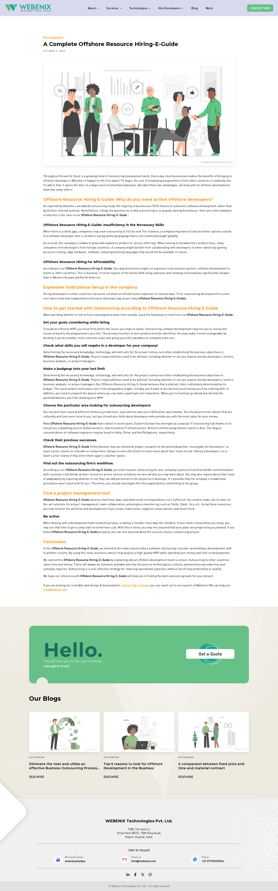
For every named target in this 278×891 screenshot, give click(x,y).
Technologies (138, 8)
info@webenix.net (55, 589)
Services (112, 8)
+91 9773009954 (213, 861)
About (92, 8)
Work (209, 8)
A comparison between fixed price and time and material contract (211, 766)
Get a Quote (210, 653)
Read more (36, 777)
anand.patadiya (75, 861)
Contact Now (260, 8)
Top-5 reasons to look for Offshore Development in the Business (133, 766)
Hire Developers (169, 8)
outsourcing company (134, 585)
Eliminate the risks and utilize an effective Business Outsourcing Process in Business (63, 766)
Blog (194, 8)
